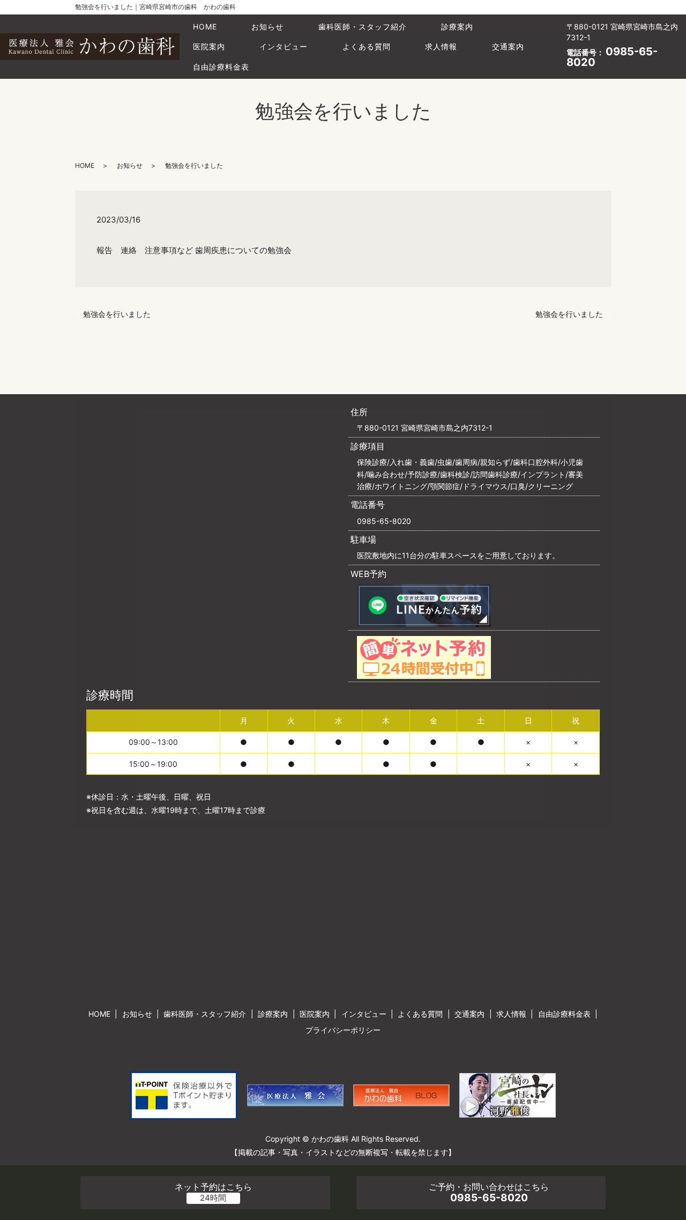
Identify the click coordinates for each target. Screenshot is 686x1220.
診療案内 (457, 26)
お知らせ (267, 26)
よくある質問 (366, 46)
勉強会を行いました (117, 314)
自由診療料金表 (221, 66)
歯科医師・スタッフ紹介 (362, 26)
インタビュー (283, 46)
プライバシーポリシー (343, 1029)
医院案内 (209, 46)
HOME (205, 26)
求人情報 (441, 46)
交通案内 (508, 46)
